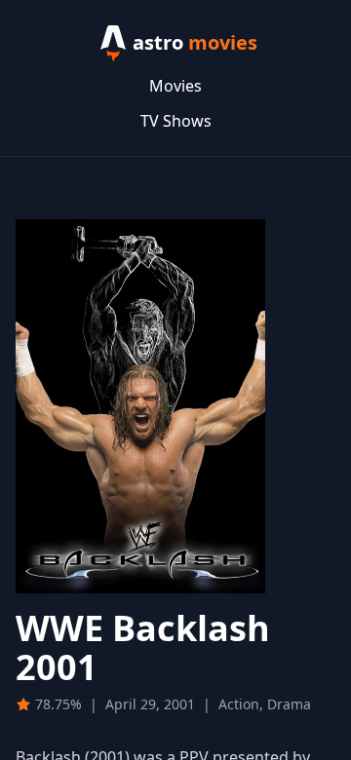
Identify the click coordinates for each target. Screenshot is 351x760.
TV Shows (176, 121)
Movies (175, 85)
